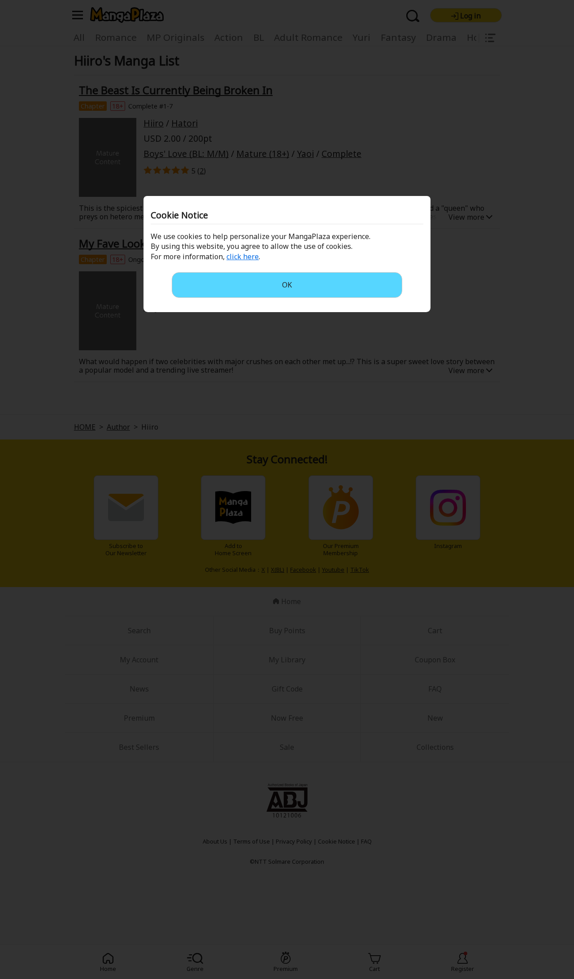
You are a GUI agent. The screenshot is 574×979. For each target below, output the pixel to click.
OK (287, 285)
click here (242, 256)
